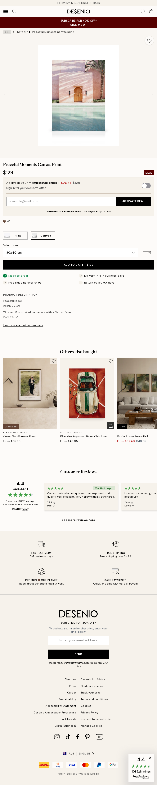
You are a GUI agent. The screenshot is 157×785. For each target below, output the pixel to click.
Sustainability (67, 699)
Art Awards (69, 719)
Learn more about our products (23, 325)
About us (70, 679)
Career (71, 692)
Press (72, 686)
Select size (10, 245)
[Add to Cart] (110, 425)
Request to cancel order (96, 719)
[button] (147, 252)
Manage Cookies (91, 725)
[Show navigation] (6, 11)
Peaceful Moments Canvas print (53, 32)
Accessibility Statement (61, 705)
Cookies (86, 705)
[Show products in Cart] (151, 11)
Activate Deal (133, 201)
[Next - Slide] (152, 95)
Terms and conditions (94, 699)
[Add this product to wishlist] (149, 40)
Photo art (22, 32)
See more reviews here (78, 520)
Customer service (92, 686)
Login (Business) (65, 725)
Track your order (91, 692)
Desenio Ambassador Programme (55, 712)
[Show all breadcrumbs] (7, 32)
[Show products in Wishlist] (143, 11)
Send (78, 654)
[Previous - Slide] (5, 95)
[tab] (19, 156)
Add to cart (78, 264)
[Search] (14, 11)
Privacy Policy (71, 211)
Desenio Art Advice (93, 679)
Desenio (89, 774)
